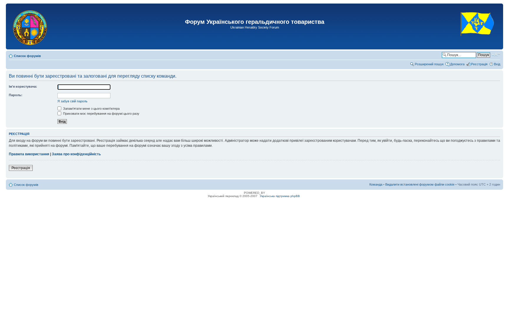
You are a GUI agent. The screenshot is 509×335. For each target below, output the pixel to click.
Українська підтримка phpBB (280, 196)
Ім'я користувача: (23, 86)
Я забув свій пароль (72, 101)
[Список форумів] (30, 26)
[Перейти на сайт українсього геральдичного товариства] (477, 41)
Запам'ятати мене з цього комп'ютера (91, 108)
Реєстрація (479, 64)
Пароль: (15, 95)
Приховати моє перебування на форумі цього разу (100, 113)
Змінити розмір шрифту (496, 54)
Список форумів (27, 56)
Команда (375, 184)
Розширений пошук (429, 64)
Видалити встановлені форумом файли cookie (420, 184)
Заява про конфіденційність (76, 154)
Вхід (497, 64)
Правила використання (29, 154)
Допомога (457, 64)
